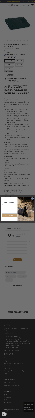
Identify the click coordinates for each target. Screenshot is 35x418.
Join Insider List (9, 215)
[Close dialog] (32, 198)
